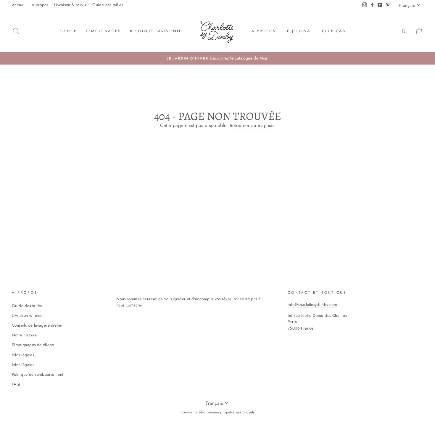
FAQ (16, 384)
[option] (217, 58)
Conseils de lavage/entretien (37, 325)
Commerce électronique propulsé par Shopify (218, 412)
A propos (40, 5)
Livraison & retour (70, 5)
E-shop (68, 31)
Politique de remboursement (37, 374)
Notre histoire (24, 335)
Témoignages (103, 31)
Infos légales (23, 355)
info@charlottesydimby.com (312, 304)
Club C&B (334, 31)
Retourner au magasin (252, 125)
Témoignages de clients (33, 345)
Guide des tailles (107, 5)
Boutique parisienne (156, 31)
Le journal (299, 31)
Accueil (19, 5)
